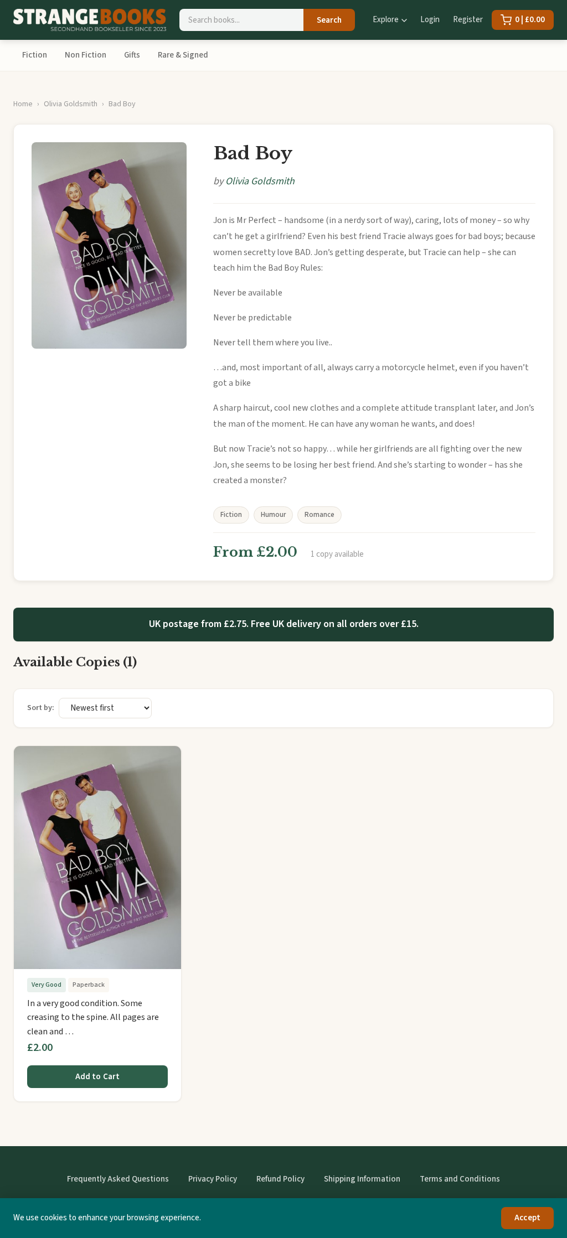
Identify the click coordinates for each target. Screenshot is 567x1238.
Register (468, 19)
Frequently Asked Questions (118, 1179)
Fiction (34, 55)
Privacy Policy (212, 1179)
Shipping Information (362, 1179)
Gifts (132, 55)
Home (23, 104)
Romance (319, 515)
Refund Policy (280, 1179)
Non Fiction (85, 55)
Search (329, 20)
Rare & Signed (183, 55)
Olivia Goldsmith (70, 104)
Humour (273, 515)
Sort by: (40, 707)
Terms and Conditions (460, 1179)
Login (430, 19)
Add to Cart (97, 1076)
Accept (527, 1218)
